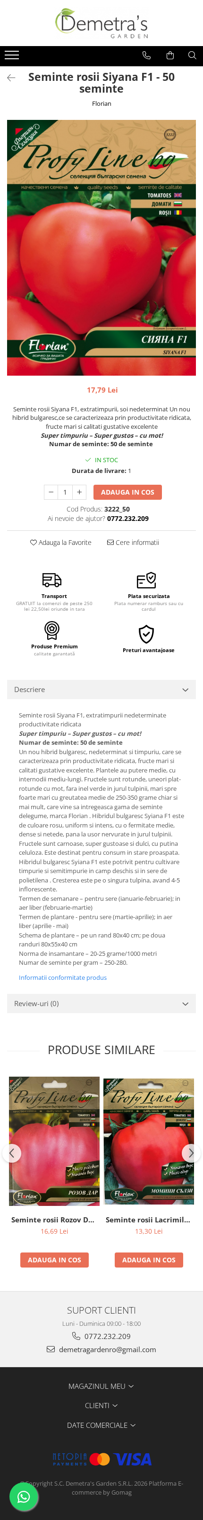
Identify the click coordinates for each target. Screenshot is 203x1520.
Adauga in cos (127, 492)
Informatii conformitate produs (63, 977)
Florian (101, 103)
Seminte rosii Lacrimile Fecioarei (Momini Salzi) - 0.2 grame (150, 1219)
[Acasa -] (101, 23)
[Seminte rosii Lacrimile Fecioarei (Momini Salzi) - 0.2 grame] (148, 1142)
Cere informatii (136, 542)
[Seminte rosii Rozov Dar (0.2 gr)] (54, 1141)
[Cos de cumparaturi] (170, 55)
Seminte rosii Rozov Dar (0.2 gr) (55, 1219)
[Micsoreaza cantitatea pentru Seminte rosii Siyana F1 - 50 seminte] (51, 492)
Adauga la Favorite (64, 542)
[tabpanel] (101, 248)
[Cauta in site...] (192, 55)
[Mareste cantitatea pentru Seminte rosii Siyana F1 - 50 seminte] (79, 492)
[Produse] (13, 58)
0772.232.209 (107, 1336)
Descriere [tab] (29, 689)
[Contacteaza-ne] (146, 55)
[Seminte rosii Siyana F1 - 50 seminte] (101, 248)
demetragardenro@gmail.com (106, 1349)
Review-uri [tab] (36, 1003)
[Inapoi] (7, 77)
